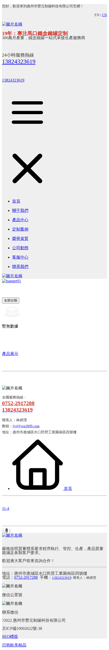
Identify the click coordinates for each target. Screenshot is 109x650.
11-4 (5, 508)
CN (104, 15)
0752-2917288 (26, 577)
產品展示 (10, 354)
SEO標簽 (10, 636)
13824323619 (18, 61)
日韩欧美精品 (14, 645)
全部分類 (10, 300)
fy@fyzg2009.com (26, 426)
